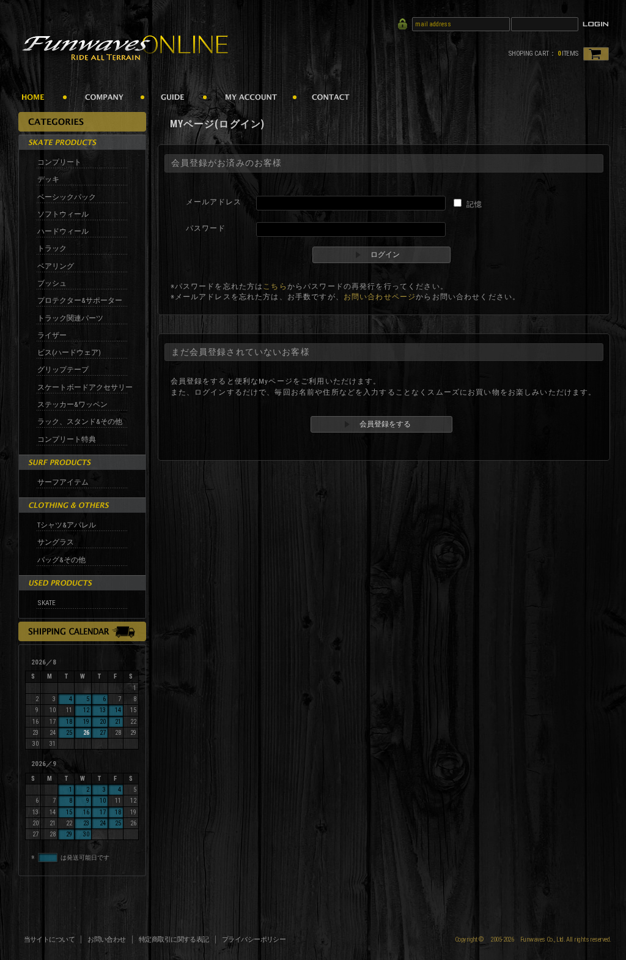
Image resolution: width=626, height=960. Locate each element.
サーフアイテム (63, 482)
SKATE (46, 602)
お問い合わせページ (380, 296)
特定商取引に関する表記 (174, 939)
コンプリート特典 (66, 439)
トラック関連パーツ (70, 318)
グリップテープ (63, 369)
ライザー (52, 335)
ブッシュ (52, 283)
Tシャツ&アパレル (66, 525)
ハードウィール (63, 231)
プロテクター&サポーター (79, 300)
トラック (52, 248)
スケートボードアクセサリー (85, 387)
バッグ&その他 (61, 560)
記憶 (474, 204)
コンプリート (59, 162)
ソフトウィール (63, 214)
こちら (275, 286)
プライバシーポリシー (254, 939)
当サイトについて (49, 939)
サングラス (55, 542)
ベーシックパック (66, 197)
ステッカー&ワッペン (72, 404)
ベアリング (55, 266)
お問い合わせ (106, 939)
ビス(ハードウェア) (69, 352)
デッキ (48, 179)
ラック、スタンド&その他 (79, 421)
